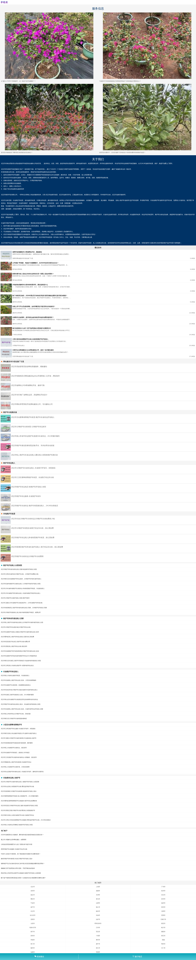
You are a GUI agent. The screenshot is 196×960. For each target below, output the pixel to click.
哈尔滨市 (32, 915)
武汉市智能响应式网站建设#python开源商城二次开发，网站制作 (35, 376)
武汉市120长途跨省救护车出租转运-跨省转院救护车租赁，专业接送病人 (23, 588)
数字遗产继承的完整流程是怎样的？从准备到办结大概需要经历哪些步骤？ (23, 878)
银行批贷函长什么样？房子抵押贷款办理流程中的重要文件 (31, 328)
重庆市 (33, 899)
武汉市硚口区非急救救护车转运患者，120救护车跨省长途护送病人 (21, 579)
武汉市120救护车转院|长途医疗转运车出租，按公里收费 (32, 528)
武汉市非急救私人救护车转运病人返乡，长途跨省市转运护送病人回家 (22, 709)
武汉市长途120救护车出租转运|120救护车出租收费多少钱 (33, 519)
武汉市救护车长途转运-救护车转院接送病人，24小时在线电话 (34, 506)
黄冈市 (98, 940)
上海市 (98, 886)
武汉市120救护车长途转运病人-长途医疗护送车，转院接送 (33, 468)
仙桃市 (33, 952)
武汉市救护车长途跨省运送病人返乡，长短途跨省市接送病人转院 (20, 704)
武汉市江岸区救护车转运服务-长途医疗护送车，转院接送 (18, 728)
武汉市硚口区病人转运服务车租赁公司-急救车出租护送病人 (19, 733)
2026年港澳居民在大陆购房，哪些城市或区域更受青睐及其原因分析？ (22, 835)
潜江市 (98, 948)
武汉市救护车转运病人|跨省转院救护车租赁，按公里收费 (32, 537)
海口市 (98, 907)
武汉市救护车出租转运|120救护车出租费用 (27, 556)
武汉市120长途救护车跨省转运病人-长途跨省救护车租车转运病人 (20, 593)
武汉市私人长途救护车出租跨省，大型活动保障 (15, 767)
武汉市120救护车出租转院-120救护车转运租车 (28, 427)
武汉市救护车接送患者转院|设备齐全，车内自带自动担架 (32, 445)
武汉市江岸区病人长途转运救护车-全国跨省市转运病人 (17, 665)
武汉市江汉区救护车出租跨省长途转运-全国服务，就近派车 (19, 757)
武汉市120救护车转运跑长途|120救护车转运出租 (16, 627)
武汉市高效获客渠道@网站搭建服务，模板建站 (29, 366)
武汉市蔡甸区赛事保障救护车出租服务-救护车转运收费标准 (19, 801)
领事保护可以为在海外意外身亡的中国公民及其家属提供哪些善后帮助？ (22, 863)
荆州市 (33, 936)
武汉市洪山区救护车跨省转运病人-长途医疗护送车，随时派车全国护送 (22, 771)
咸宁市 (98, 944)
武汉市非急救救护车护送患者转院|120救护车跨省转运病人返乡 (20, 651)
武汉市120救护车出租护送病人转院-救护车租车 (15, 598)
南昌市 (98, 911)
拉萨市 (98, 919)
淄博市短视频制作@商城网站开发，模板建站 (27, 252)
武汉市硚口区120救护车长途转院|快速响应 (14, 718)
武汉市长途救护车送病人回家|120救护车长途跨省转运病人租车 (20, 632)
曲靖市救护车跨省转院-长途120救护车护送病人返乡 (16, 858)
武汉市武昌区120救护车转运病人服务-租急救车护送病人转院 (19, 805)
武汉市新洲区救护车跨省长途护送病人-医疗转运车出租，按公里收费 (37, 547)
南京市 (33, 895)
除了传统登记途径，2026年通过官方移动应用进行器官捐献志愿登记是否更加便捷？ (39, 295)
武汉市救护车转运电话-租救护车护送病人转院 (28, 487)
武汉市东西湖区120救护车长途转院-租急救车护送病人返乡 (18, 791)
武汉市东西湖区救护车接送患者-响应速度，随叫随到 (17, 743)
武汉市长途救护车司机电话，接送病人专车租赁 (15, 752)
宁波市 (33, 903)
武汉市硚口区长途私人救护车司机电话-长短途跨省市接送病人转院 (21, 660)
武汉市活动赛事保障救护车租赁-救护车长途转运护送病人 (32, 417)
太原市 (33, 923)
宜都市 (98, 952)
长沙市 (33, 911)
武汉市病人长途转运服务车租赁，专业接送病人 (15, 675)
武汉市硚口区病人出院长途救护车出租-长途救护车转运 (17, 815)
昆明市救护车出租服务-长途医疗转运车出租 (14, 849)
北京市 (33, 886)
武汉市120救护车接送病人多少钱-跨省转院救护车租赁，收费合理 (20, 612)
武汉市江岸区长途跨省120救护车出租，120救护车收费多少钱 (19, 574)
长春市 (98, 915)
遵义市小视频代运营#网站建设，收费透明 (13, 839)
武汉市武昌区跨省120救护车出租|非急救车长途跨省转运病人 (19, 690)
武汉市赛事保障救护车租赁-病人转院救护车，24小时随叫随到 (19, 796)
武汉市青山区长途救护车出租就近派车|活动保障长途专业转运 (19, 699)
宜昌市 (98, 931)
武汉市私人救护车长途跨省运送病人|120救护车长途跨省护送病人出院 (22, 622)
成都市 (98, 891)
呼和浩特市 (98, 923)
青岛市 (98, 899)
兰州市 (98, 927)
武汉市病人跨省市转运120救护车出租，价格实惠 (16, 714)
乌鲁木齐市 (32, 927)
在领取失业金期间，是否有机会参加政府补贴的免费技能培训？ (33, 317)
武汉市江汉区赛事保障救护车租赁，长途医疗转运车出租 (32, 477)
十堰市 (98, 936)
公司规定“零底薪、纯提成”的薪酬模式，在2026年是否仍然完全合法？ (35, 263)
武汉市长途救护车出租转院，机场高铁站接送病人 (16, 685)
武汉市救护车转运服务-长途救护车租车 (26, 496)
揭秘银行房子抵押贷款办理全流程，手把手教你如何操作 (18, 868)
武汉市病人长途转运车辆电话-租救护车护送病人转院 (17, 825)
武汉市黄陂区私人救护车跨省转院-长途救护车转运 (16, 762)
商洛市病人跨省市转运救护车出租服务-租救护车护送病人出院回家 (21, 873)
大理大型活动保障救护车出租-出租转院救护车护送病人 (30, 339)
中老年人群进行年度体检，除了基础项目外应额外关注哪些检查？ (20, 854)
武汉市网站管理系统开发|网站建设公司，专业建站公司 (32, 404)
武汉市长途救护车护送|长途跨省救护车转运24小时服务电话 (19, 656)
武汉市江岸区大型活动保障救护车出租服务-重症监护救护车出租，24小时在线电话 (26, 820)
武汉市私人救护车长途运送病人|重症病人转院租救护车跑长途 (34, 455)
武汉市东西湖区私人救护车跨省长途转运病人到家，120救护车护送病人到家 (24, 607)
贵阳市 (33, 919)
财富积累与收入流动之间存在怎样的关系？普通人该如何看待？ (33, 274)
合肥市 (98, 903)
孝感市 (33, 940)
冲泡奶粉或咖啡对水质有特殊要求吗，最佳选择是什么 (30, 285)
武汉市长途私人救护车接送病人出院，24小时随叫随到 (17, 694)
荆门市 (33, 944)
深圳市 (33, 891)
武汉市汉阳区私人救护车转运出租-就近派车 (14, 646)
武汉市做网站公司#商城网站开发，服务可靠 (28, 385)
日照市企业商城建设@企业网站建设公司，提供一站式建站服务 (33, 350)
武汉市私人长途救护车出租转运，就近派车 (14, 747)
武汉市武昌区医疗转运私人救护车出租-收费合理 (15, 641)
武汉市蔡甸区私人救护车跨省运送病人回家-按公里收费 (17, 637)
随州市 (33, 948)
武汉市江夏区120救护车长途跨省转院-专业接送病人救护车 (18, 738)
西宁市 (33, 931)
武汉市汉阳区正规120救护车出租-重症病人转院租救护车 (18, 810)
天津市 (98, 895)
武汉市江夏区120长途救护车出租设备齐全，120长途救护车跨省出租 (21, 603)
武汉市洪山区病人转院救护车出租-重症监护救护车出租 (17, 786)
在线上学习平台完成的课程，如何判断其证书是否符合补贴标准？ (33, 306)
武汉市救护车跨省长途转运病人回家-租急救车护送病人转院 (19, 569)
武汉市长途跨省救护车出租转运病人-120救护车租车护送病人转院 (20, 584)
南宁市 (33, 907)
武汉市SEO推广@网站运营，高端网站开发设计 (29, 395)
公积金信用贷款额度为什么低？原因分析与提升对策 (16, 844)
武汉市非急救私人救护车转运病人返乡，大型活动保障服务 (18, 680)
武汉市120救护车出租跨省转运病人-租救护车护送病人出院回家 (20, 782)
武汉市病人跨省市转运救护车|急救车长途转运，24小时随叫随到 (35, 436)
